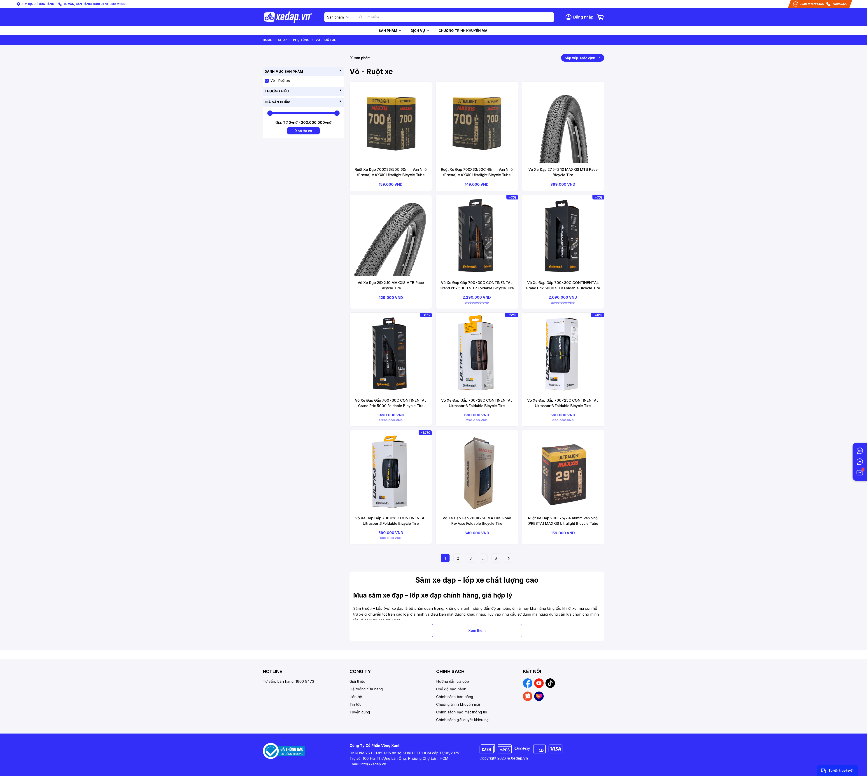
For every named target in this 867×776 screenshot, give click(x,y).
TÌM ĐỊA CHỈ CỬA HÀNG (38, 4)
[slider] (270, 113)
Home (267, 40)
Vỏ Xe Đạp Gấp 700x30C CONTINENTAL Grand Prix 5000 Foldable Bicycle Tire (391, 403)
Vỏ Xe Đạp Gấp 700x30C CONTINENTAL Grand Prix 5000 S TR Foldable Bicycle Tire (477, 285)
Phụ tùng (301, 40)
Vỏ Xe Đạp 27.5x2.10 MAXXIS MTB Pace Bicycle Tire (563, 172)
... (483, 558)
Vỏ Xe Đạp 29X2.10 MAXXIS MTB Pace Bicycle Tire (391, 285)
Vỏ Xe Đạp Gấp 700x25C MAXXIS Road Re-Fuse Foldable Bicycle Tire (477, 521)
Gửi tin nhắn (819, 760)
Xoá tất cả (303, 131)
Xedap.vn (519, 758)
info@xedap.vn (373, 764)
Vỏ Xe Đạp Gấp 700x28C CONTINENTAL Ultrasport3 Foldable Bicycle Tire (477, 403)
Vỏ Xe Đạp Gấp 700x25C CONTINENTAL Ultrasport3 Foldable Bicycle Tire (563, 403)
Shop (282, 40)
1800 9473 (840, 4)
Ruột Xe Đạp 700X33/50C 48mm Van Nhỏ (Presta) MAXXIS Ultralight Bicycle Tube (477, 172)
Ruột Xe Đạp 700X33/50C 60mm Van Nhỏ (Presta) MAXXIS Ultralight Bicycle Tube (391, 172)
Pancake (822, 768)
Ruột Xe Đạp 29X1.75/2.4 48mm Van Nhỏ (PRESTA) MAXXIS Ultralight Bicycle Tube (562, 521)
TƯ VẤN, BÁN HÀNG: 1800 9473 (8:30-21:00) (94, 4)
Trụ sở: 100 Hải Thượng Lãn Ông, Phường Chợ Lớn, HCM (399, 758)
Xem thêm (477, 630)
